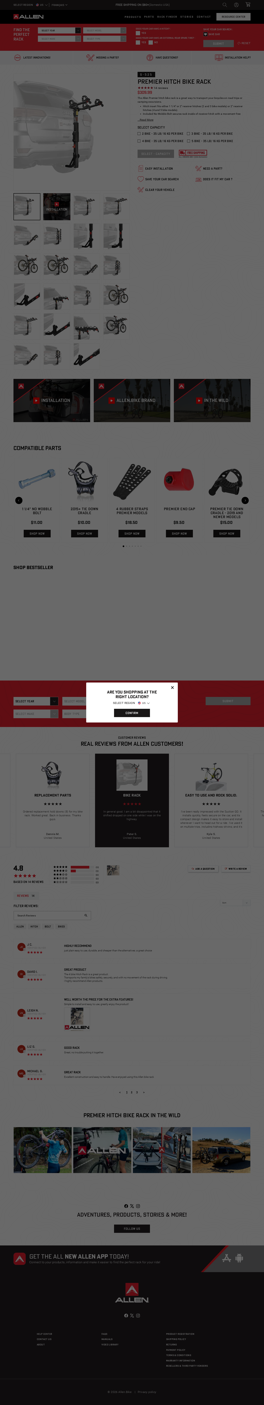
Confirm (132, 713)
